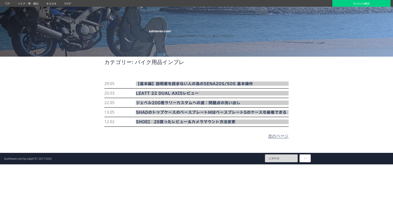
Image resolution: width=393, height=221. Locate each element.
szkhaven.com (160, 31)
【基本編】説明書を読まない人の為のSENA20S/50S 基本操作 (194, 84)
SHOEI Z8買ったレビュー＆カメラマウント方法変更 (185, 122)
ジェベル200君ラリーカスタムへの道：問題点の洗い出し (188, 103)
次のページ (278, 136)
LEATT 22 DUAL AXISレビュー (167, 93)
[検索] (305, 158)
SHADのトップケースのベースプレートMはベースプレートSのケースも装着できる (211, 112)
